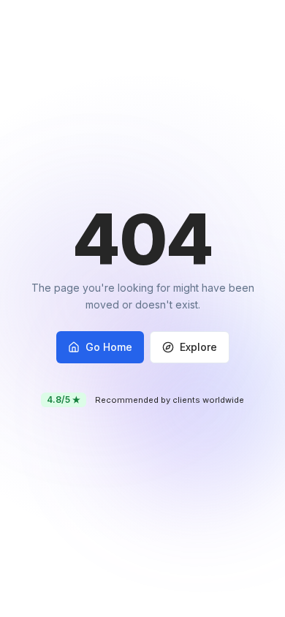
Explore (198, 347)
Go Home (109, 347)
